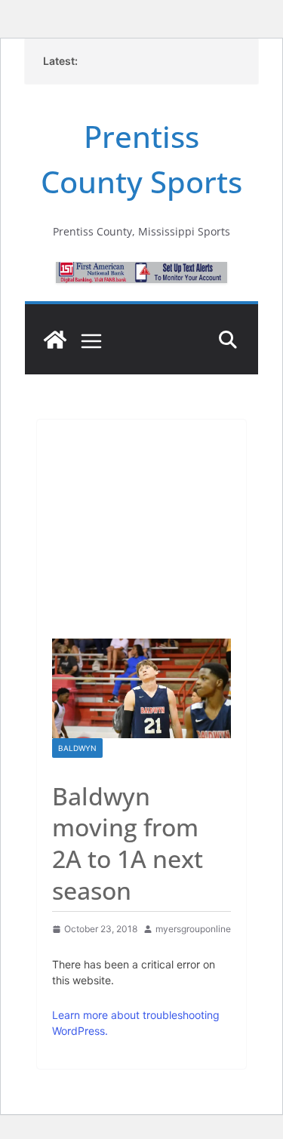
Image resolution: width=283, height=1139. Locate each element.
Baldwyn (77, 748)
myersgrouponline (193, 928)
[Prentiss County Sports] (55, 340)
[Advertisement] (141, 521)
